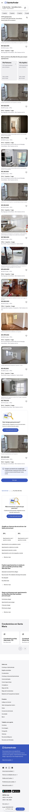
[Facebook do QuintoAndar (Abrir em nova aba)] (3, 768)
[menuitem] (5, 491)
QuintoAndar (5, 490)
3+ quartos (19, 13)
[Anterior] (20, 649)
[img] (14, 32)
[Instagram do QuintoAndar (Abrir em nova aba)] (6, 768)
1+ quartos (4, 13)
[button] (9, 71)
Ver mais (14, 480)
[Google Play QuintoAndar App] (6, 791)
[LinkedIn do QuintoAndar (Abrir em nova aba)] (12, 768)
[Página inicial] (11, 3)
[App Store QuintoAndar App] (16, 791)
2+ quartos (12, 13)
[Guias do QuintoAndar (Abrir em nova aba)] (9, 768)
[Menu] (2, 2)
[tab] (4, 13)
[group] (14, 39)
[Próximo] (25, 649)
